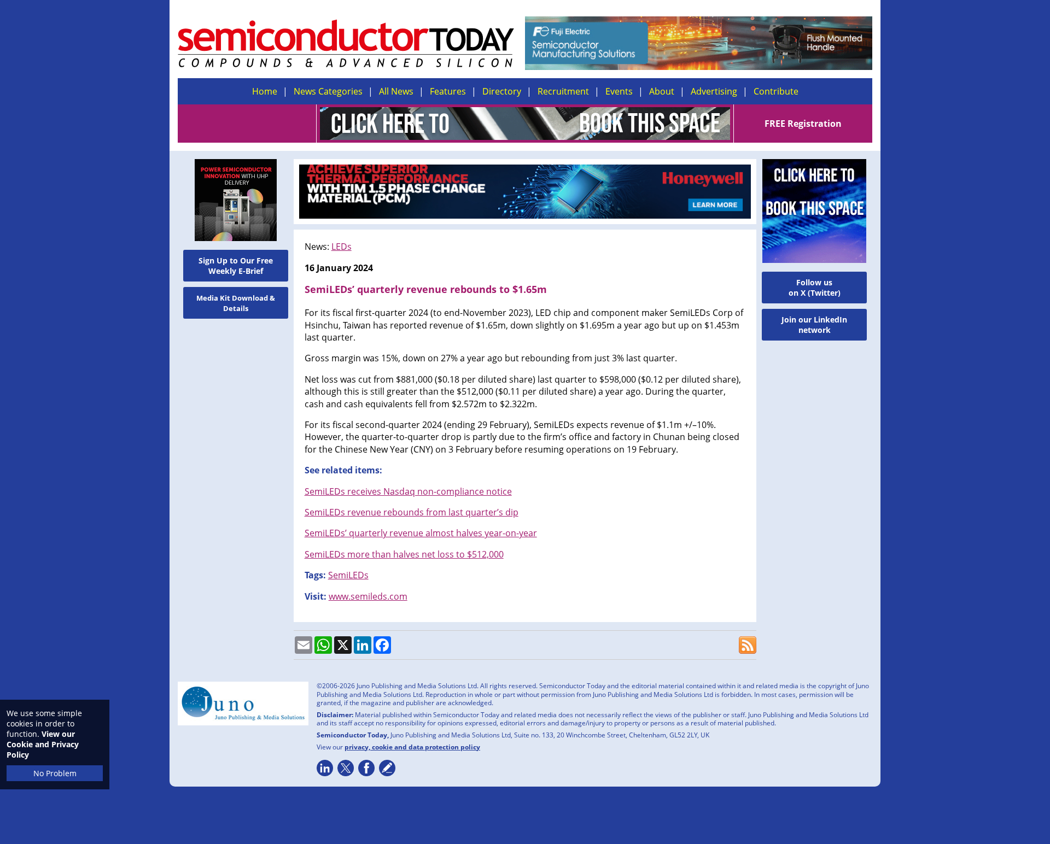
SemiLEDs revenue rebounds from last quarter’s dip (411, 512)
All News (396, 91)
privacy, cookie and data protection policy (412, 747)
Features (448, 91)
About (661, 91)
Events (619, 91)
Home (264, 91)
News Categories (328, 91)
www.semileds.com (368, 596)
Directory (501, 91)
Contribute (776, 91)
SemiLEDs (348, 575)
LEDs (341, 247)
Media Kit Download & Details (235, 303)
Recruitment (563, 91)
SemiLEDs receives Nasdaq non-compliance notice (408, 491)
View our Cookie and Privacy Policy (43, 744)
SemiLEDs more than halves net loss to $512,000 (404, 554)
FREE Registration (803, 124)
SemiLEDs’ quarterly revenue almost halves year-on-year (421, 533)
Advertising (714, 91)
